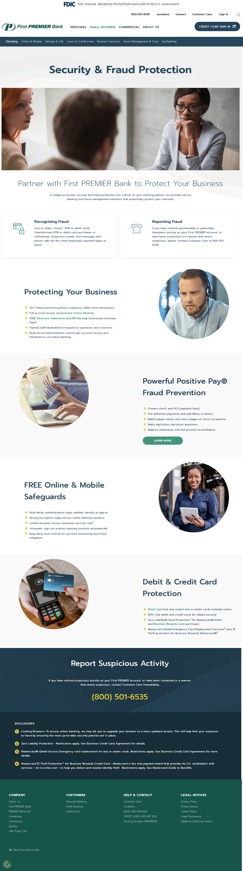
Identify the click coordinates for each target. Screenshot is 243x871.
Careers (181, 14)
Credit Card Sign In (215, 26)
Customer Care (202, 14)
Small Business (103, 27)
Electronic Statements (51, 318)
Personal (78, 27)
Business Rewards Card (169, 624)
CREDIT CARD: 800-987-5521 (140, 816)
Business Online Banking (77, 313)
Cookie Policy (189, 811)
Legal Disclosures (191, 816)
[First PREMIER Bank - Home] (32, 31)
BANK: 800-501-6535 (135, 811)
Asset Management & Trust (140, 41)
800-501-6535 (140, 14)
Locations (163, 14)
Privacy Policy (189, 801)
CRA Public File (18, 831)
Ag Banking (169, 41)
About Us (151, 27)
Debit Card (155, 609)
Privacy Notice (189, 806)
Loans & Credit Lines (80, 41)
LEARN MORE (162, 440)
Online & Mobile (31, 41)
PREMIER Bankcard (19, 811)
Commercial (129, 27)
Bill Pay (76, 318)
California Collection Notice (197, 821)
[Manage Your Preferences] (7, 864)
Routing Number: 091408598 (140, 821)
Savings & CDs (54, 41)
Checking (12, 41)
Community (15, 821)
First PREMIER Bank (20, 806)
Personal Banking (76, 801)
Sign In (223, 14)
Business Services (108, 41)
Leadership (15, 816)
